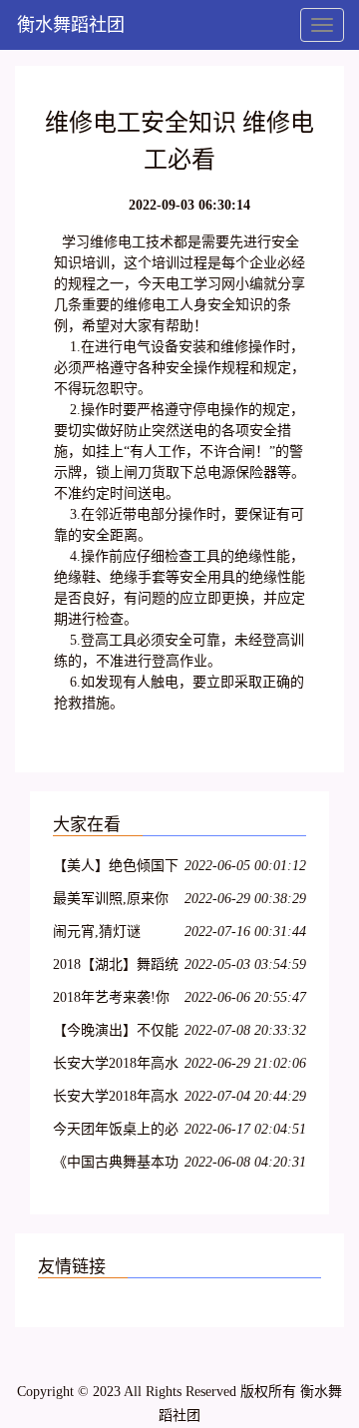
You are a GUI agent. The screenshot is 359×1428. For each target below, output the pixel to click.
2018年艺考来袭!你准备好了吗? (111, 1000)
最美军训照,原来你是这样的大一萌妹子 (116, 901)
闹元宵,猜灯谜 (97, 931)
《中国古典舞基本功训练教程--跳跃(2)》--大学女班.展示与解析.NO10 (117, 1165)
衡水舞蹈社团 (71, 25)
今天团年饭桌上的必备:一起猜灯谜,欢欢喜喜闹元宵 (116, 1132)
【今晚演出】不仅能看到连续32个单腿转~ (116, 1033)
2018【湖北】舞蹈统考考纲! (116, 967)
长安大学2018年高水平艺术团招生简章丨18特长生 (116, 1099)
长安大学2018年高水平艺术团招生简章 (116, 1066)
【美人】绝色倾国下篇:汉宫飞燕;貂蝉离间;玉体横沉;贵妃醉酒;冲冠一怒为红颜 (116, 868)
